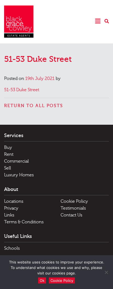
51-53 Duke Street (21, 89)
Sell (7, 168)
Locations (13, 201)
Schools (12, 248)
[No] (106, 272)
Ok (42, 280)
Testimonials (73, 208)
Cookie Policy (74, 201)
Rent (8, 154)
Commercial (16, 161)
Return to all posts (33, 105)
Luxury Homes (19, 175)
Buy (8, 147)
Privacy (11, 208)
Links (9, 215)
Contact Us (71, 215)
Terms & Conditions (24, 221)
